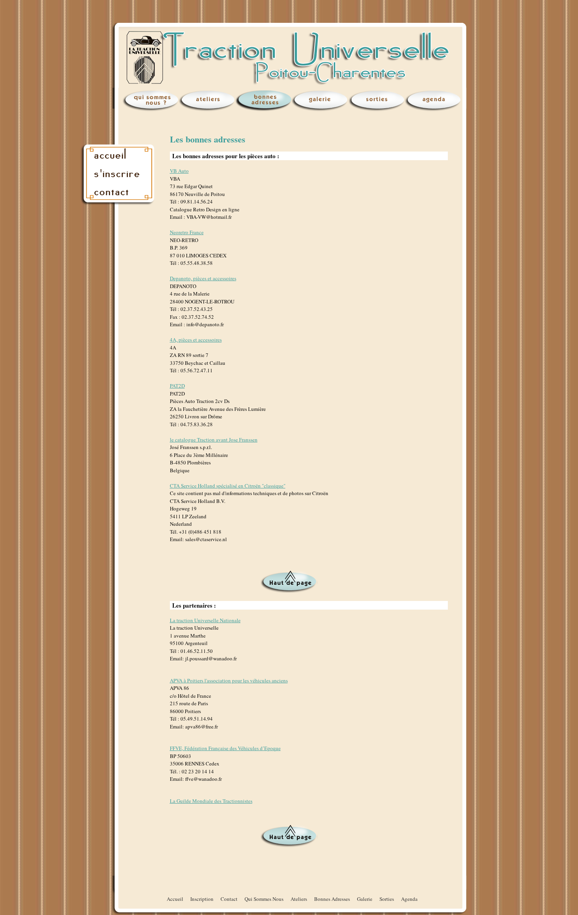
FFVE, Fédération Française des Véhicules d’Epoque (225, 748)
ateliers (299, 898)
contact (118, 193)
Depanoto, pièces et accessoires (203, 278)
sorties (386, 898)
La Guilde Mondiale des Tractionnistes (211, 800)
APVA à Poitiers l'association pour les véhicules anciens (229, 680)
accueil (118, 153)
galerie (364, 898)
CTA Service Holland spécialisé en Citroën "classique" (227, 485)
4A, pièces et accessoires (196, 339)
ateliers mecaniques (207, 100)
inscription (118, 173)
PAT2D (177, 385)
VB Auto (179, 170)
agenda (434, 100)
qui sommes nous (151, 100)
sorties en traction (377, 100)
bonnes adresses (264, 100)
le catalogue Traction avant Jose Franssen (214, 439)
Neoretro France (187, 232)
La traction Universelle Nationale (205, 620)
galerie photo (321, 100)
